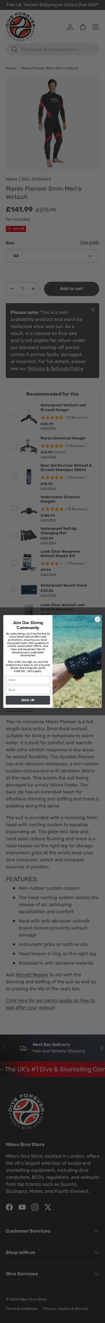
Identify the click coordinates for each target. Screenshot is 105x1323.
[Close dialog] (98, 619)
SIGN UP (28, 700)
